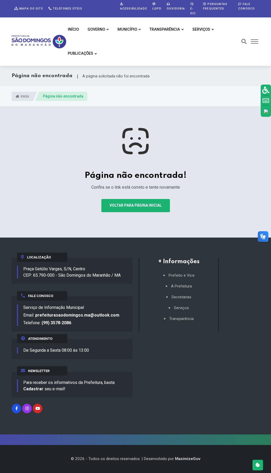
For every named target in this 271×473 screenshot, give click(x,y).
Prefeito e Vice (182, 275)
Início (73, 29)
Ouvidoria (176, 8)
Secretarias (181, 297)
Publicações (80, 53)
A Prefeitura (181, 286)
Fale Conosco (246, 6)
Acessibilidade (133, 8)
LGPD (156, 8)
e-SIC (193, 11)
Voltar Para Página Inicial (136, 205)
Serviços (201, 29)
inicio (24, 96)
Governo (96, 29)
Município (127, 29)
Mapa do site (30, 8)
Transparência (165, 29)
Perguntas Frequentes (215, 6)
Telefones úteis (67, 8)
